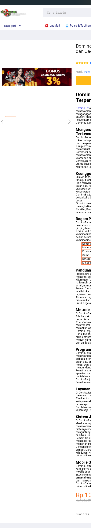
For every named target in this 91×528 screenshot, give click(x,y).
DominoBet (82, 108)
